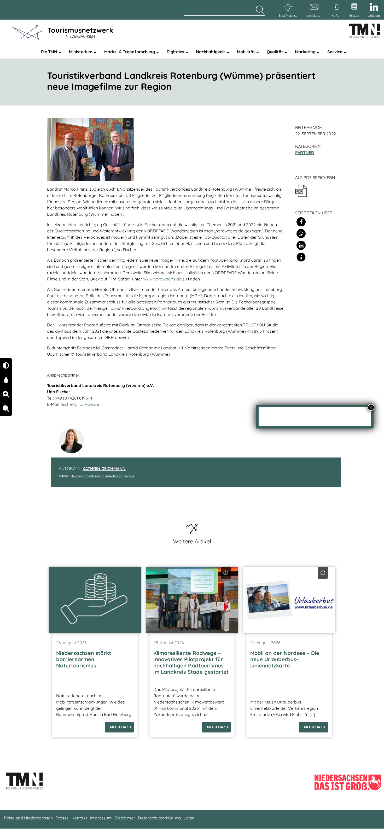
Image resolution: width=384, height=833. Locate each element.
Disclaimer (125, 817)
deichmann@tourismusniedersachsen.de (102, 476)
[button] (301, 221)
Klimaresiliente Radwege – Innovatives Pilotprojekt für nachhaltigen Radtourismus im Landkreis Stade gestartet (191, 662)
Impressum (101, 817)
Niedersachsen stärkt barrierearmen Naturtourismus (83, 659)
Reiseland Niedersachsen (28, 817)
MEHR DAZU (120, 727)
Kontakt (79, 817)
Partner (304, 152)
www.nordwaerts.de (162, 278)
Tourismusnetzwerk (80, 32)
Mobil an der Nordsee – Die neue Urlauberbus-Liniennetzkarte (284, 659)
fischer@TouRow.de (80, 404)
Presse (62, 817)
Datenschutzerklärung (159, 817)
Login (189, 817)
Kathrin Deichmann (104, 468)
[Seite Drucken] (301, 190)
